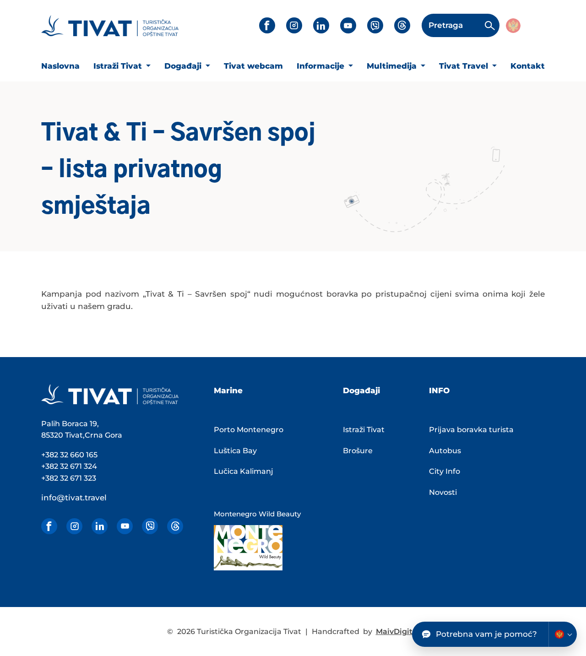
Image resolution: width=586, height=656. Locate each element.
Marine (228, 390)
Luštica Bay (235, 450)
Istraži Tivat (118, 65)
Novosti (443, 492)
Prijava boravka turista (471, 429)
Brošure (358, 450)
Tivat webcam (253, 65)
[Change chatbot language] (562, 634)
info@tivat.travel (74, 497)
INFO (439, 390)
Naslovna (60, 65)
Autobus (445, 450)
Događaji (184, 65)
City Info (444, 471)
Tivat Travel (464, 65)
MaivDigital (397, 631)
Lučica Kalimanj (243, 471)
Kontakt (527, 65)
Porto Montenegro (248, 429)
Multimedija (393, 65)
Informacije (322, 65)
